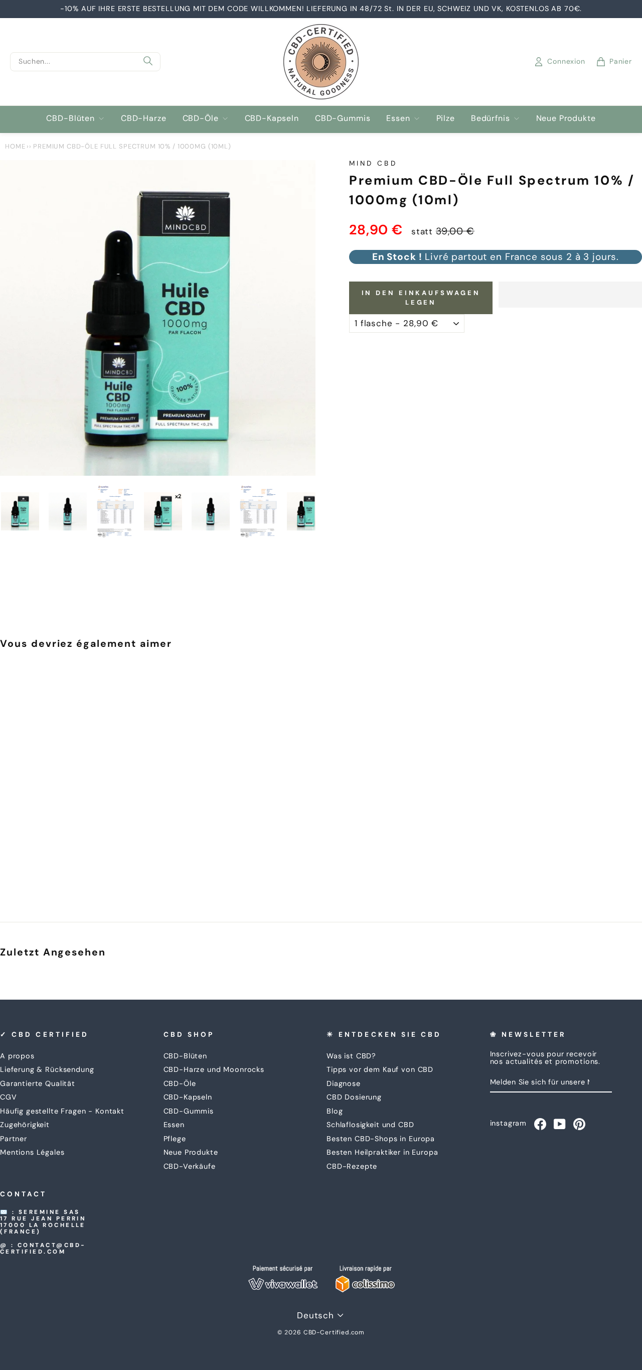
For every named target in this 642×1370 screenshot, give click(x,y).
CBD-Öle (201, 118)
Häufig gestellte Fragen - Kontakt (62, 1111)
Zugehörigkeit (25, 1124)
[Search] (147, 61)
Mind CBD (373, 163)
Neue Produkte (566, 118)
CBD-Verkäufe (190, 1166)
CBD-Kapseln (272, 118)
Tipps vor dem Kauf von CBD (380, 1069)
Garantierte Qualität (37, 1083)
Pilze (445, 118)
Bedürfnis (490, 118)
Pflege (175, 1138)
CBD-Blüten (70, 118)
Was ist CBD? (351, 1055)
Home (15, 146)
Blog (335, 1111)
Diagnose (344, 1083)
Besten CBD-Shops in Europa (381, 1138)
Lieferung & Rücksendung (47, 1069)
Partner (13, 1138)
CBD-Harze (144, 118)
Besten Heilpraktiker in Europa (382, 1152)
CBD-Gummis (343, 118)
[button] (570, 295)
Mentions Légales (32, 1152)
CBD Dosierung (354, 1097)
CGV (8, 1097)
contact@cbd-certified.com (43, 1249)
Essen (398, 118)
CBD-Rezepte (352, 1166)
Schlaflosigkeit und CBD (370, 1124)
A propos (17, 1055)
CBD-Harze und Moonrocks (214, 1069)
